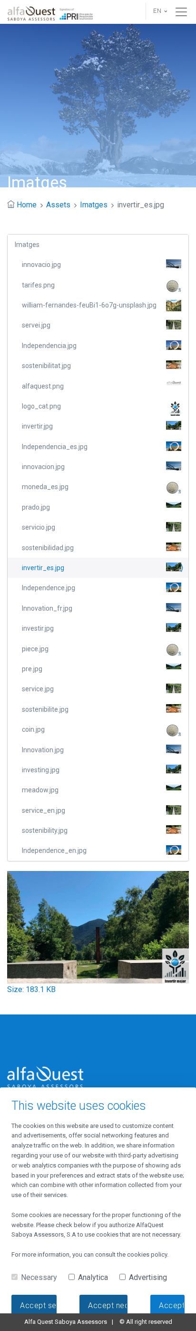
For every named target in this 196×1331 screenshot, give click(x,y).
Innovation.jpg (43, 750)
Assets (58, 204)
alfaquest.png (43, 386)
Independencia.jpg (49, 345)
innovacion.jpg (43, 467)
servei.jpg (36, 325)
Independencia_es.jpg (55, 446)
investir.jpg (38, 628)
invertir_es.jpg (43, 568)
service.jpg (38, 689)
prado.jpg (36, 507)
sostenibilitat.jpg (46, 365)
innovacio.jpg (41, 264)
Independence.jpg (48, 588)
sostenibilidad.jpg (48, 548)
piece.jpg (35, 649)
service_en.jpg (43, 810)
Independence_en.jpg (54, 850)
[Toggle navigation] (181, 12)
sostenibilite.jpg (45, 709)
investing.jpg (40, 770)
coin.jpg (33, 729)
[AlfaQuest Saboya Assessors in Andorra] (51, 12)
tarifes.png (38, 285)
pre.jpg (32, 669)
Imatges (94, 204)
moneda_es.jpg (45, 487)
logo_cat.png (41, 406)
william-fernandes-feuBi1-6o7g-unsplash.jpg (89, 305)
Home (27, 204)
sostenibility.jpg (45, 830)
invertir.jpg (37, 426)
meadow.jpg (40, 790)
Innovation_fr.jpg (47, 608)
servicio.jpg (38, 527)
